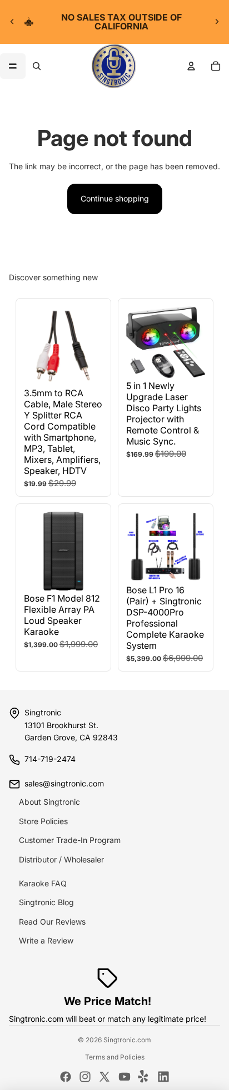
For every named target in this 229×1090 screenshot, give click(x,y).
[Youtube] (124, 1076)
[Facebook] (65, 1076)
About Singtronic (49, 801)
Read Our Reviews (52, 921)
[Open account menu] (191, 66)
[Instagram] (85, 1076)
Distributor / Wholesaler (61, 859)
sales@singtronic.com (64, 783)
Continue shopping (115, 198)
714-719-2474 (50, 759)
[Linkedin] (163, 1076)
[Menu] (13, 66)
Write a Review (46, 940)
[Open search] (36, 66)
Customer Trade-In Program (70, 840)
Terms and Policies (115, 1057)
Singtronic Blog (46, 902)
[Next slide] (217, 21)
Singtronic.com (127, 1040)
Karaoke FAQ (43, 883)
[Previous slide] (12, 21)
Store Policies (43, 821)
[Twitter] (104, 1076)
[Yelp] (144, 1076)
